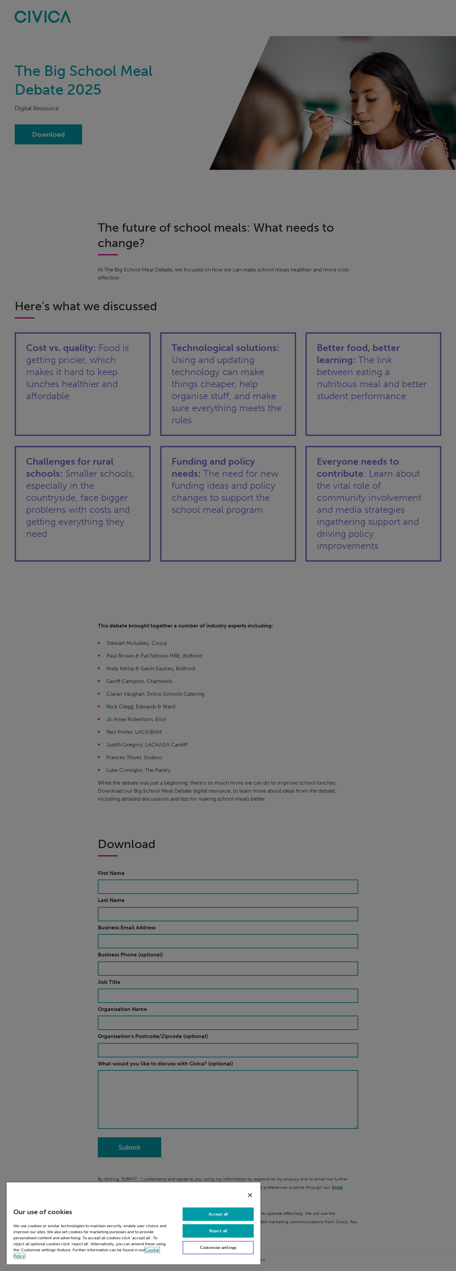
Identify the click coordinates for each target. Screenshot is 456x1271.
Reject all (218, 1231)
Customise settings (218, 1247)
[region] (133, 1223)
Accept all (218, 1214)
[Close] (250, 1195)
